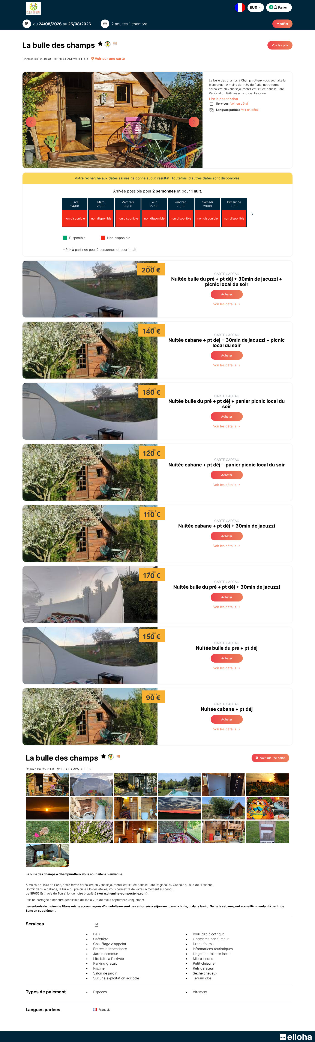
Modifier (282, 24)
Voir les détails (225, 304)
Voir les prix (280, 45)
